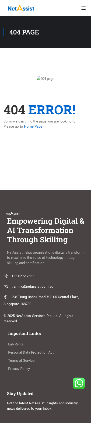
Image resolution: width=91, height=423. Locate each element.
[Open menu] (83, 8)
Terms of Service (21, 360)
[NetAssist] (21, 8)
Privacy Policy (19, 369)
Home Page (33, 126)
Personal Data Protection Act (31, 352)
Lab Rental (16, 344)
